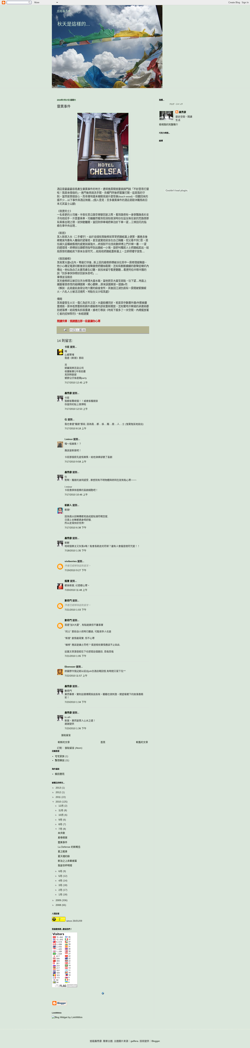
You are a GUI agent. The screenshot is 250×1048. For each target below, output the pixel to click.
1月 (61, 894)
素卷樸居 (62, 837)
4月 (61, 880)
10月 (61, 815)
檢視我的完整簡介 (168, 124)
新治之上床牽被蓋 (67, 860)
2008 (59, 905)
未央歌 (61, 833)
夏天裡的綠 (64, 856)
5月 (61, 876)
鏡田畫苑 (59, 774)
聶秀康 (182, 112)
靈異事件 (62, 842)
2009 (59, 900)
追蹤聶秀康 (64, 11)
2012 (59, 792)
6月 (61, 871)
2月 (61, 890)
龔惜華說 (59, 760)
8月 (61, 824)
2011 (58, 797)
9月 (61, 819)
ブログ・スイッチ (176, 104)
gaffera (134, 1041)
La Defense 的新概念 (69, 847)
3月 (61, 885)
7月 (61, 828)
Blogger (156, 1041)
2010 (59, 801)
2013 (59, 787)
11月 (61, 810)
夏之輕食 (62, 851)
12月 (61, 805)
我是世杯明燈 (65, 865)
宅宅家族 (59, 756)
